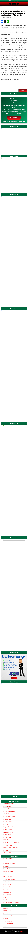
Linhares (5, 861)
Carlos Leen (6, 881)
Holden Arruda (7, 821)
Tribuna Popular (7, 845)
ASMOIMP (6, 814)
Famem (5, 913)
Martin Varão (7, 834)
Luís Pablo (6, 900)
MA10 (4, 874)
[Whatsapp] (18, 4)
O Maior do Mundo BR (9, 879)
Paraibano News (8, 832)
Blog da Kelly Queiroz (9, 863)
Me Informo (6, 824)
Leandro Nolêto (7, 806)
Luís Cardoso (7, 892)
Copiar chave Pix (14, 117)
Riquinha (5, 889)
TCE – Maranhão (8, 923)
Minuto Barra (7, 884)
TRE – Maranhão (8, 921)
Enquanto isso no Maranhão (11, 842)
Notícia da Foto (7, 876)
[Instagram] (13, 4)
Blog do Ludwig (7, 858)
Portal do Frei (7, 887)
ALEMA (5, 908)
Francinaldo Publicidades (10, 847)
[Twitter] (15, 4)
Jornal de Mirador (8, 803)
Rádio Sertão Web (8, 840)
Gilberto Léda (7, 853)
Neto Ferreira (7, 894)
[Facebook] (10, 4)
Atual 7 (5, 897)
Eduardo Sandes (8, 829)
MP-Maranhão (7, 918)
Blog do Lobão (7, 837)
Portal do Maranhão (9, 811)
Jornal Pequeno (7, 866)
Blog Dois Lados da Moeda (11, 902)
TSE (4, 926)
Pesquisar (3, 87)
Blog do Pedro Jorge (9, 827)
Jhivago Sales (7, 808)
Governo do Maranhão (9, 916)
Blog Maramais (7, 850)
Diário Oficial (7, 910)
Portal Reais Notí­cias (9, 816)
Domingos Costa (8, 871)
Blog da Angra (7, 819)
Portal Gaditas (7, 869)
